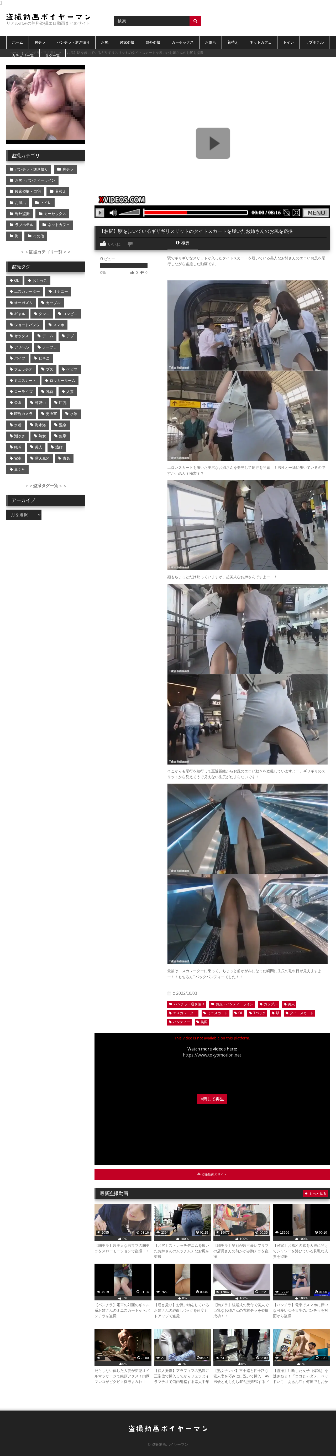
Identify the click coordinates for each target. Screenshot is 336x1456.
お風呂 (210, 42)
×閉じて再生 (212, 1099)
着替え (232, 42)
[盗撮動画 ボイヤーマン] (48, 16)
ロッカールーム (62, 380)
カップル (270, 1004)
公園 (18, 403)
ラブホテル (314, 42)
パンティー (181, 1022)
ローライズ (23, 391)
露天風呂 (42, 458)
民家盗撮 (127, 42)
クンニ (44, 314)
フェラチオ (23, 369)
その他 (38, 236)
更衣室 (51, 414)
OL (240, 1013)
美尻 (204, 1022)
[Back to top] (320, 1441)
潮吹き (19, 436)
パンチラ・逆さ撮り (73, 42)
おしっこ (40, 280)
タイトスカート (302, 1013)
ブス (49, 369)
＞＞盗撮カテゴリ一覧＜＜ (45, 252)
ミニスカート (217, 1013)
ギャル (19, 314)
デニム (47, 336)
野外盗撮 (153, 42)
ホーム (17, 42)
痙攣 (62, 436)
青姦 (66, 458)
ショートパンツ (27, 325)
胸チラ (39, 42)
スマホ (58, 325)
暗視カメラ (23, 414)
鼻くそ (19, 469)
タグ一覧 (52, 55)
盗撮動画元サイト (214, 1174)
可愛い (40, 403)
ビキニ (44, 358)
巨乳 (62, 403)
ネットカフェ (261, 42)
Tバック (259, 1013)
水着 (18, 425)
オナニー (60, 291)
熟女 (42, 436)
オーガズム (23, 303)
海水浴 (40, 425)
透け (59, 447)
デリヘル (21, 347)
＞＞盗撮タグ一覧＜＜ (46, 485)
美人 (291, 1004)
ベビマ (71, 369)
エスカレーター (185, 1013)
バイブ (19, 358)
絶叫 (18, 447)
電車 (18, 458)
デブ (70, 336)
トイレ (288, 42)
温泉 (62, 425)
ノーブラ (49, 347)
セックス (21, 336)
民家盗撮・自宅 (28, 191)
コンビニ (70, 314)
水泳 (73, 414)
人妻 (70, 391)
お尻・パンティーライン (234, 1004)
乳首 (49, 391)
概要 (185, 242)
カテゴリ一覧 (23, 55)
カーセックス (183, 42)
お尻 (104, 42)
